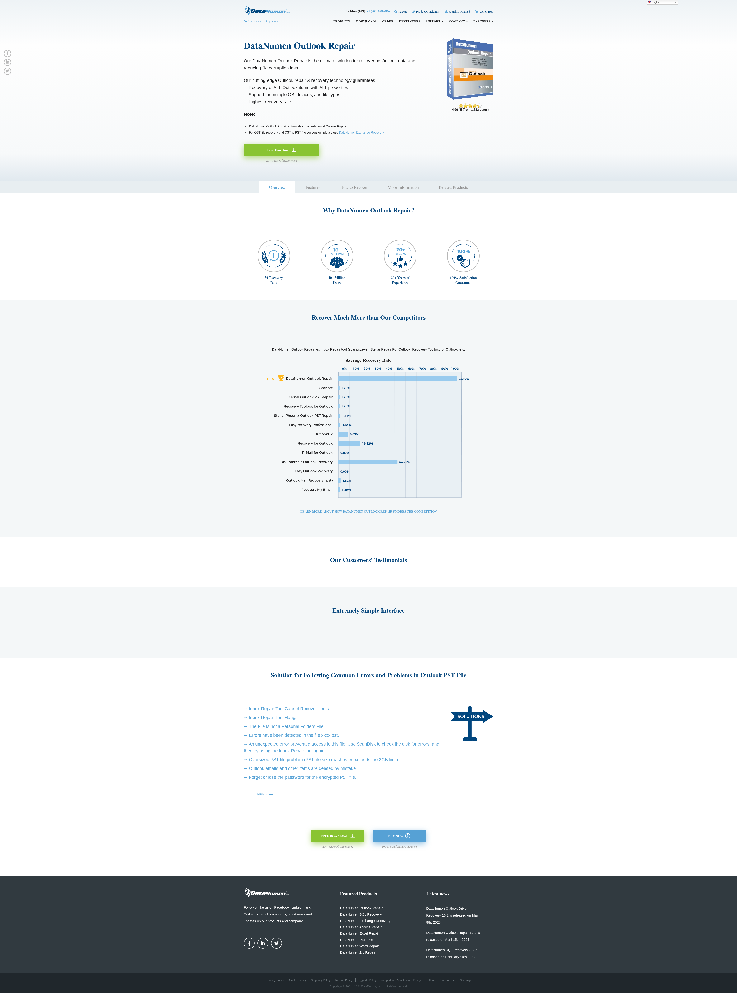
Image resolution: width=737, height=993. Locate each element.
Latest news (437, 893)
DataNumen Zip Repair (357, 952)
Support (433, 21)
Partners (481, 21)
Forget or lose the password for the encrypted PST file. (302, 777)
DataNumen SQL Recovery (361, 914)
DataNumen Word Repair (359, 946)
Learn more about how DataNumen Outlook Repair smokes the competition (368, 511)
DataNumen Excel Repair (359, 933)
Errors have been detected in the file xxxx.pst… (295, 735)
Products (342, 21)
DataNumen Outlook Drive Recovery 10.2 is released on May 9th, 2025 (452, 915)
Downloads (366, 21)
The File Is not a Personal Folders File (286, 726)
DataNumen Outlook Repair (361, 908)
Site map (465, 980)
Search (402, 12)
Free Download (278, 149)
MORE (262, 793)
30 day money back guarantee (262, 21)
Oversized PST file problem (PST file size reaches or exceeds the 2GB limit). (324, 759)
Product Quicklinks (427, 11)
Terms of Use (447, 980)
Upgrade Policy (367, 980)
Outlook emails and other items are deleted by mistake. (303, 768)
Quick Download (459, 11)
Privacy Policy (275, 980)
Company (457, 21)
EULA (430, 980)
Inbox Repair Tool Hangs (273, 717)
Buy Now (395, 836)
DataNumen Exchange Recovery (361, 132)
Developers (409, 21)
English (655, 2)
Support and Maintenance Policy (401, 980)
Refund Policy (344, 980)
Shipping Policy (320, 980)
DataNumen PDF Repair (359, 940)
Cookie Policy (297, 980)
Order (387, 21)
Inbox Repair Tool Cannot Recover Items (289, 708)
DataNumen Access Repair (361, 927)
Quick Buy (486, 11)
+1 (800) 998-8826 (378, 11)
